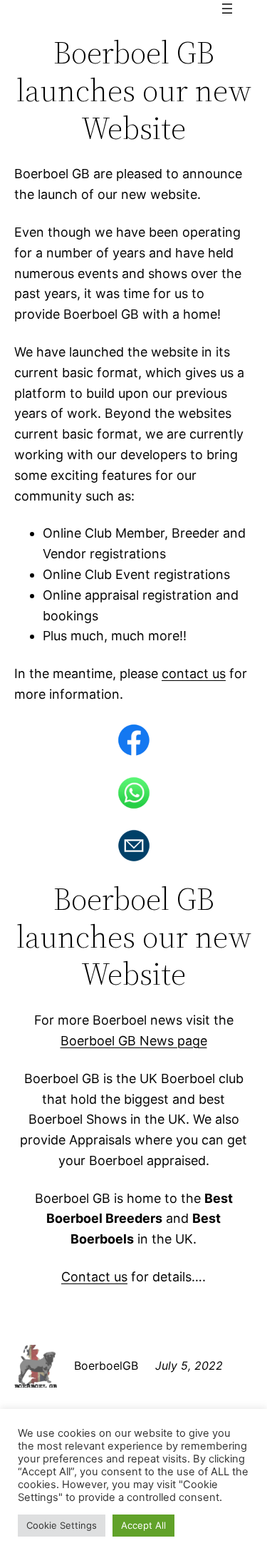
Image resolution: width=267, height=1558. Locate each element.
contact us (194, 673)
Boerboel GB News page (134, 1040)
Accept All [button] (143, 1525)
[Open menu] (227, 8)
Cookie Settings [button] (61, 1525)
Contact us (94, 1276)
